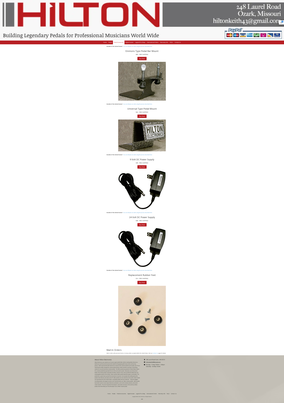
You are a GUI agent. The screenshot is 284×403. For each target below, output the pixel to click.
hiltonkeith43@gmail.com (153, 362)
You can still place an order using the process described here (137, 46)
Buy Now (142, 58)
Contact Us (155, 353)
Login (142, 399)
